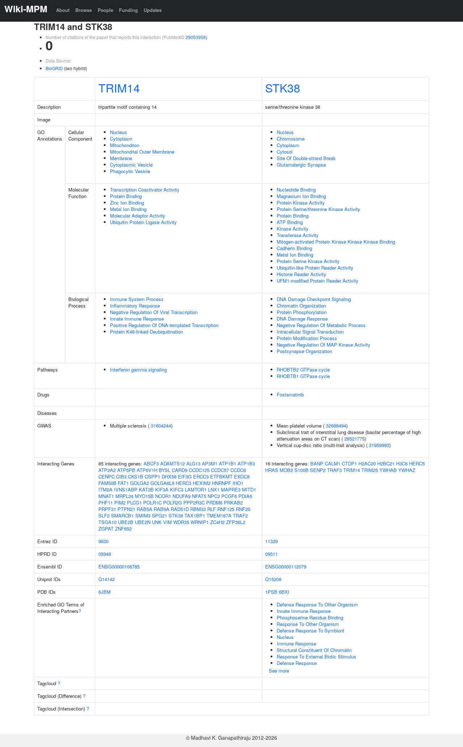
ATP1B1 (227, 463)
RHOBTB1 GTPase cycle (303, 376)
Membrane (121, 158)
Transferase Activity (298, 235)
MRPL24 (124, 496)
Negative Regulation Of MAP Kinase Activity (323, 344)
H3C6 (402, 463)
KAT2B (146, 489)
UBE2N (142, 522)
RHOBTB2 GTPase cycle (303, 369)
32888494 (336, 425)
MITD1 (249, 489)
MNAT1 (106, 496)
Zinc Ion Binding (127, 202)
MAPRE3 (231, 489)
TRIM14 (119, 87)
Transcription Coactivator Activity (144, 189)
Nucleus (118, 132)
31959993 (379, 445)
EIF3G (185, 476)
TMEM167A (219, 515)
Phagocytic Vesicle (130, 171)
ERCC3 (201, 476)
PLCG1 (134, 502)
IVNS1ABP (125, 489)
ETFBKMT (221, 476)
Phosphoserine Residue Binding (310, 617)
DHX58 (169, 476)
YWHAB (388, 470)
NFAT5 (199, 496)
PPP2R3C (194, 502)
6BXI (284, 591)
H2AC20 (367, 463)
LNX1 (214, 489)
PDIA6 (245, 496)
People (105, 10)
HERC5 (417, 463)
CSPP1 (152, 476)
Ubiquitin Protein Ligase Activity (143, 222)
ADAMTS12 (172, 463)
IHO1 (238, 483)
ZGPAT (106, 528)
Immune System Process (136, 299)
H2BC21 (386, 463)
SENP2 (318, 470)
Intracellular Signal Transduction (310, 331)
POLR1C (152, 502)
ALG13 (193, 463)
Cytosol (285, 151)
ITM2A (105, 489)
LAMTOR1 (196, 489)
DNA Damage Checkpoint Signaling (314, 299)
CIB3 (121, 476)
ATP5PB (126, 470)
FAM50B (107, 483)
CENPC (106, 476)
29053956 (196, 37)
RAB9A (161, 509)
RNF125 (225, 509)
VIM (167, 522)
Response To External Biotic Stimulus (316, 656)
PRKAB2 (233, 502)
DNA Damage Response (302, 318)
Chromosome (291, 138)
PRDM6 (214, 502)
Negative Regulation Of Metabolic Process (321, 325)
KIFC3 (176, 489)
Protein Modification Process (307, 338)
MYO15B (144, 496)
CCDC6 (238, 470)
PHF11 (105, 502)
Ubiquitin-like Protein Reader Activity (315, 267)
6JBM (104, 591)
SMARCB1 (122, 515)
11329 (271, 541)
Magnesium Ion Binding (301, 196)
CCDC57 (220, 470)
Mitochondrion (124, 145)
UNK (157, 522)
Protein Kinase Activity (301, 202)
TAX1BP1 (194, 515)
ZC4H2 (217, 522)
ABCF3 (151, 463)
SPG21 (159, 515)
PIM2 (120, 502)
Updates (153, 10)
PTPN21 (126, 509)
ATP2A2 (107, 470)
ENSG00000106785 (119, 566)
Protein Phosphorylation (302, 312)
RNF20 (243, 509)
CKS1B (135, 476)
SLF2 (104, 515)
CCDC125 (199, 470)
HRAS (271, 470)
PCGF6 (229, 496)
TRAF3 (334, 470)
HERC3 (183, 483)
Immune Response (296, 643)
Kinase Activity (293, 228)
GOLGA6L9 (162, 483)
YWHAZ (406, 470)
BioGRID (54, 68)
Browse (83, 10)
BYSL (164, 470)
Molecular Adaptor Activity (137, 215)
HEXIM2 (202, 483)
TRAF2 (240, 515)
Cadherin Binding (294, 248)
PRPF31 (107, 509)
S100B (301, 470)
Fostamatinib (290, 394)
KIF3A (162, 489)
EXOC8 (242, 476)
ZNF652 (123, 528)
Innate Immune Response (137, 318)
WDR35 (181, 522)
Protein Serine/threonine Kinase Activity (318, 209)
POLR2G (172, 502)
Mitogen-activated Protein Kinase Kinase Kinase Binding (336, 241)
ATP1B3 (246, 463)
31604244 (161, 425)
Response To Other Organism (308, 624)
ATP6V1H (147, 470)
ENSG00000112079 (285, 566)
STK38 (282, 87)
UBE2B (125, 522)
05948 (104, 553)
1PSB (271, 591)
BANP (316, 463)
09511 (271, 553)
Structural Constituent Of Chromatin (314, 650)
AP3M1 (209, 463)
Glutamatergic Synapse (301, 164)
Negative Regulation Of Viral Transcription (153, 312)
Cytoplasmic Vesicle (131, 164)
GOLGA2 (139, 483)
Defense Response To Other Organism (317, 604)
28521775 (354, 438)
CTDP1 (349, 463)
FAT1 (123, 483)
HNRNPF (221, 483)
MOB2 (286, 470)
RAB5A (144, 509)
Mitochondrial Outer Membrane (142, 151)
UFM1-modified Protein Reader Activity (317, 280)
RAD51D (180, 509)
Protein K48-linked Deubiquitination (146, 331)
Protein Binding (126, 196)
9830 (103, 541)
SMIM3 (142, 515)
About (62, 10)
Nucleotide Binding (296, 189)
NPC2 (214, 496)
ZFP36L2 (235, 522)
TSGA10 (107, 522)
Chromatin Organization (301, 305)
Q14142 (106, 579)
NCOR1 (163, 496)
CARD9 (179, 470)
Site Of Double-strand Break (306, 158)
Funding (128, 10)
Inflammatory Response (135, 305)
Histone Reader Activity (301, 274)
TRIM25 (369, 470)
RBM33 (198, 509)
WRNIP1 (200, 522)
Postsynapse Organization (304, 351)
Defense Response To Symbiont (310, 630)
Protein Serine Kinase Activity (308, 261)
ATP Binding (290, 222)
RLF (211, 509)
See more (279, 670)
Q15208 (273, 579)
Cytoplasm (121, 138)
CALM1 (332, 463)
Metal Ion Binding (128, 209)
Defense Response (297, 663)
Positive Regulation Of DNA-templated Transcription (164, 325)
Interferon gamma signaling (138, 369)
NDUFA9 (182, 496)
